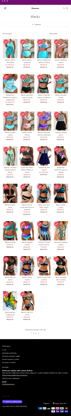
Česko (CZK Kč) (60, 403)
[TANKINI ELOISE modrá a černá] (44, 230)
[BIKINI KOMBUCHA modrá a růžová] (44, 48)
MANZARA (23, 406)
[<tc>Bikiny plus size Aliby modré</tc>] (44, 193)
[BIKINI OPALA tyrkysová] (27, 48)
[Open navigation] (10, 8)
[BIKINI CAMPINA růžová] (61, 48)
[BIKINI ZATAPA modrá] (10, 121)
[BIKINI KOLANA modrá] (61, 83)
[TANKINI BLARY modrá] (44, 156)
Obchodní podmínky (9, 353)
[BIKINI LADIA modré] (27, 265)
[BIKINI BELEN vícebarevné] (10, 301)
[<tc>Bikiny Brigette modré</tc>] (27, 230)
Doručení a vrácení (9, 362)
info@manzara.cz (8, 384)
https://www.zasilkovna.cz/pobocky (15, 375)
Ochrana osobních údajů (11, 356)
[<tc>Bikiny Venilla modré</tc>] (61, 193)
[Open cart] (67, 8)
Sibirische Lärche (21, 409)
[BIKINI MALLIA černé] (10, 265)
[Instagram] (5, 2)
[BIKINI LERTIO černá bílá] (10, 48)
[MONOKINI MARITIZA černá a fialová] (61, 156)
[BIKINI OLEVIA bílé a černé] (44, 265)
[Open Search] (64, 8)
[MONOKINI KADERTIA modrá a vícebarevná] (10, 83)
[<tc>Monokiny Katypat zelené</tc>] (61, 230)
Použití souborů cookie (10, 359)
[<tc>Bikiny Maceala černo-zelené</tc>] (61, 265)
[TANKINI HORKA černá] (61, 121)
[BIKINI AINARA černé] (10, 193)
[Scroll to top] (67, 412)
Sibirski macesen (8, 409)
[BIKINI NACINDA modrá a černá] (27, 83)
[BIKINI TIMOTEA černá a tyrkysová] (44, 83)
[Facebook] (2, 2)
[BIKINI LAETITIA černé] (27, 301)
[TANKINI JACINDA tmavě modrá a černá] (10, 156)
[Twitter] (7, 2)
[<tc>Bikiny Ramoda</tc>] (10, 230)
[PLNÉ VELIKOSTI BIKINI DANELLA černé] (27, 156)
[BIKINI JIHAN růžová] (27, 121)
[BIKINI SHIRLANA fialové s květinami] (44, 121)
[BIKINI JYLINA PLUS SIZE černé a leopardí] (27, 193)
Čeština (46, 403)
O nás (4, 350)
